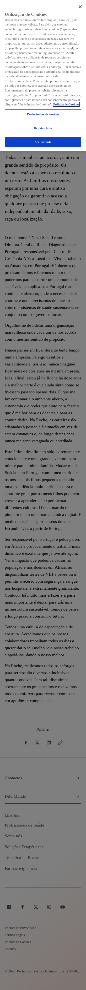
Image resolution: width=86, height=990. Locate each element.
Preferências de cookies (43, 114)
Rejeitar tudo (43, 128)
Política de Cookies (66, 104)
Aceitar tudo (43, 142)
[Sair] (80, 6)
